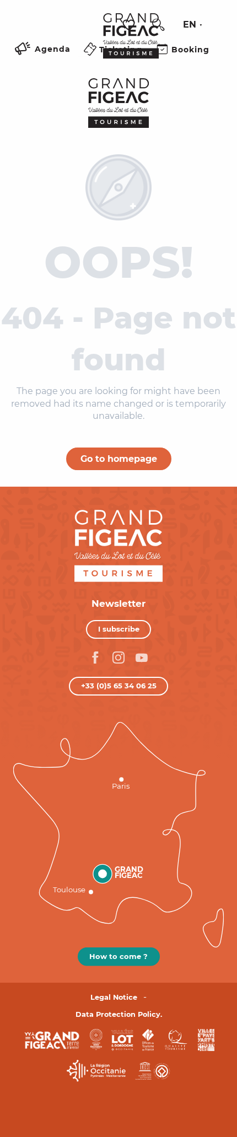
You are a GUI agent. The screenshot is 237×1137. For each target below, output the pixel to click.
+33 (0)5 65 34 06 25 (119, 685)
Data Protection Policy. (119, 1014)
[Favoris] (130, 25)
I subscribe (118, 628)
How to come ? (118, 956)
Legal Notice (113, 997)
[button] (158, 24)
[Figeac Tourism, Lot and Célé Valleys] (131, 43)
